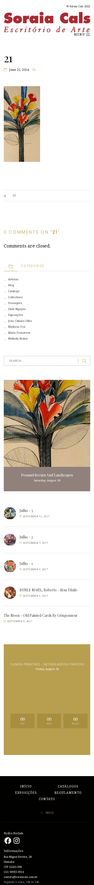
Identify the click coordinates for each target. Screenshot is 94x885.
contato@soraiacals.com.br (20, 877)
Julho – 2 (26, 537)
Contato (47, 799)
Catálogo (14, 291)
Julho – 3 (26, 510)
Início (26, 786)
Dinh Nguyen (17, 309)
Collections (15, 297)
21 (14, 195)
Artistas (13, 279)
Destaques (15, 303)
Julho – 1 (26, 563)
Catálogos (68, 786)
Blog (11, 285)
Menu (80, 34)
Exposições (15, 315)
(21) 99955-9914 (14, 872)
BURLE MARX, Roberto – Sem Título (48, 590)
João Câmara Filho (20, 321)
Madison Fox (16, 326)
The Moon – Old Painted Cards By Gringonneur (41, 615)
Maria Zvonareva (19, 332)
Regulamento (68, 793)
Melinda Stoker (18, 338)
